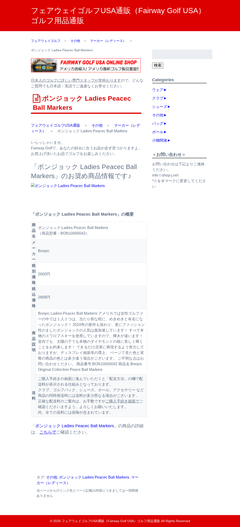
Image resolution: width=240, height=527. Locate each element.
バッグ (157, 123)
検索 (157, 65)
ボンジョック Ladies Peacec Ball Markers (74, 426)
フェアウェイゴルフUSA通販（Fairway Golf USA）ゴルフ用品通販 (111, 521)
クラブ (157, 98)
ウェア (157, 90)
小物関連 (159, 140)
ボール (157, 132)
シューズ (159, 107)
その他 (97, 125)
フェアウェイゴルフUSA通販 (55, 125)
